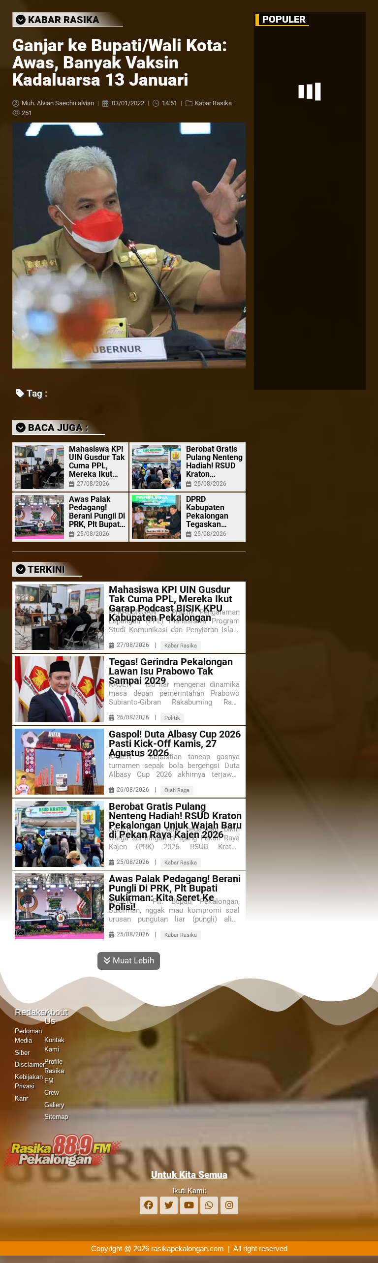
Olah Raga (176, 790)
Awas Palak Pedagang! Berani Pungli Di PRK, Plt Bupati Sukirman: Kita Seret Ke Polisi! (97, 511)
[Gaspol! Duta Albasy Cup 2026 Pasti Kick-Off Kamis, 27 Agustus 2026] (59, 762)
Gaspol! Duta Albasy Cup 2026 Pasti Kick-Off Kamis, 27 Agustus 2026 (175, 744)
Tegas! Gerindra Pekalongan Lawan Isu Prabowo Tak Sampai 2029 (171, 671)
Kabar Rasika (213, 103)
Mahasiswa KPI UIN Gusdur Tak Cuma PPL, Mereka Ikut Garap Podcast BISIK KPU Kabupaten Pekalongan (97, 461)
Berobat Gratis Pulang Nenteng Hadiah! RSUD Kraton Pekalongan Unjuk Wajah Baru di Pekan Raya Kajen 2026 (214, 461)
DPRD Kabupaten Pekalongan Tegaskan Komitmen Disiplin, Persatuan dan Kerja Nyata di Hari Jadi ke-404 (212, 511)
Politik (172, 718)
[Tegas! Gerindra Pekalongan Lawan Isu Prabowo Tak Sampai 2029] (59, 689)
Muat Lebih (132, 960)
